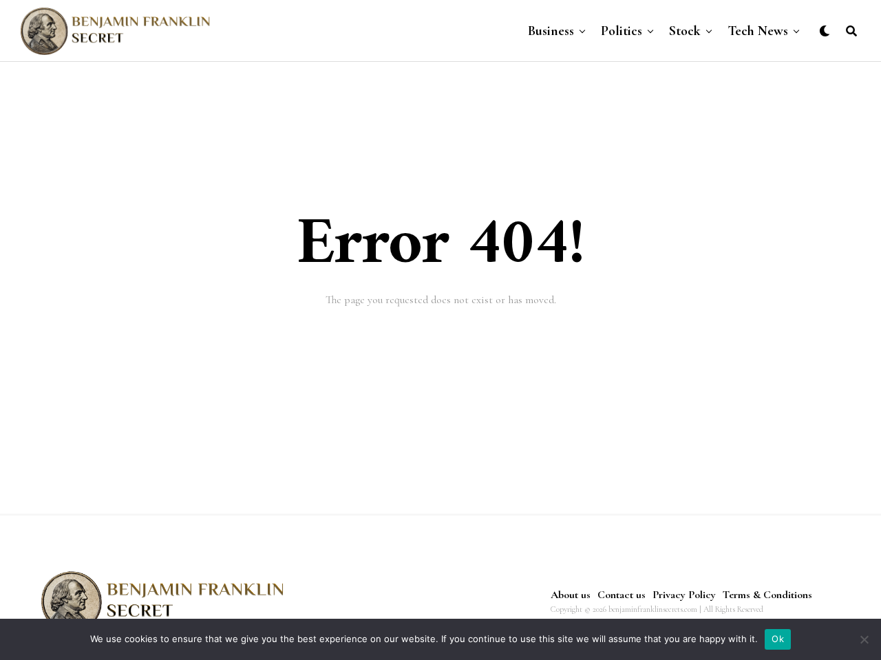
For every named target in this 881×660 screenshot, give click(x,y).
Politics (621, 31)
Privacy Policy (684, 595)
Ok (778, 638)
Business (551, 31)
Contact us (621, 595)
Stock (685, 31)
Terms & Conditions (767, 595)
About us (571, 595)
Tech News (758, 31)
